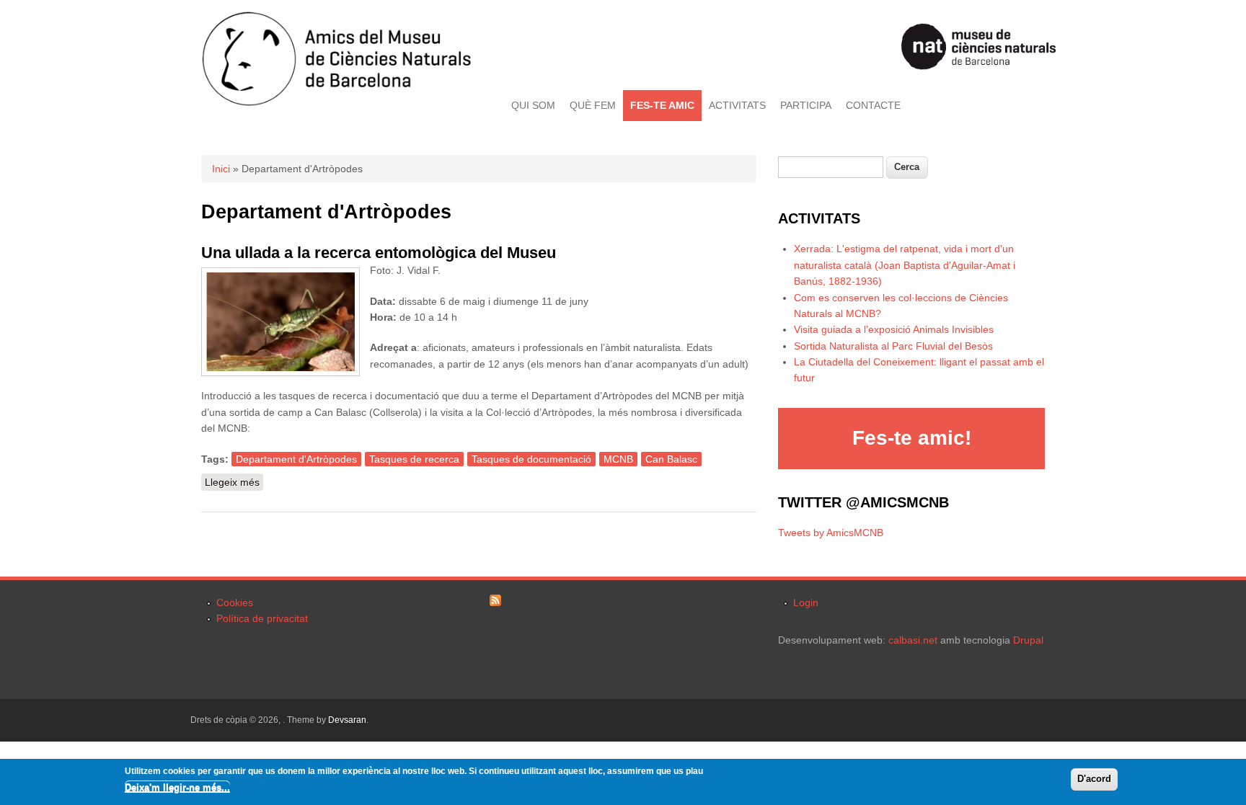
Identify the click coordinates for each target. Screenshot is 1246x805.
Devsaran (347, 720)
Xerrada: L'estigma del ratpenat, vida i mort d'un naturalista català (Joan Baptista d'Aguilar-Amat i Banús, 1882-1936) (904, 265)
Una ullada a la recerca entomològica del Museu (378, 253)
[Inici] (336, 103)
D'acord (1094, 778)
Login (805, 602)
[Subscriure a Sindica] (495, 602)
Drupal (1028, 640)
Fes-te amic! (911, 438)
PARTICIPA (805, 105)
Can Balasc (671, 459)
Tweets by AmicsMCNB (830, 532)
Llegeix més (234, 482)
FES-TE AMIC (662, 105)
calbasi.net (912, 640)
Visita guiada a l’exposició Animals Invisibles (894, 329)
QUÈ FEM (593, 105)
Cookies (234, 602)
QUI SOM (533, 105)
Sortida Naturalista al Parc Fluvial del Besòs (893, 346)
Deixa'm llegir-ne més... (177, 786)
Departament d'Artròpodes (296, 459)
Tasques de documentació (531, 459)
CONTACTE (873, 105)
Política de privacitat (262, 618)
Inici (221, 168)
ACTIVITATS (737, 105)
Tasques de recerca (414, 459)
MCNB (618, 459)
